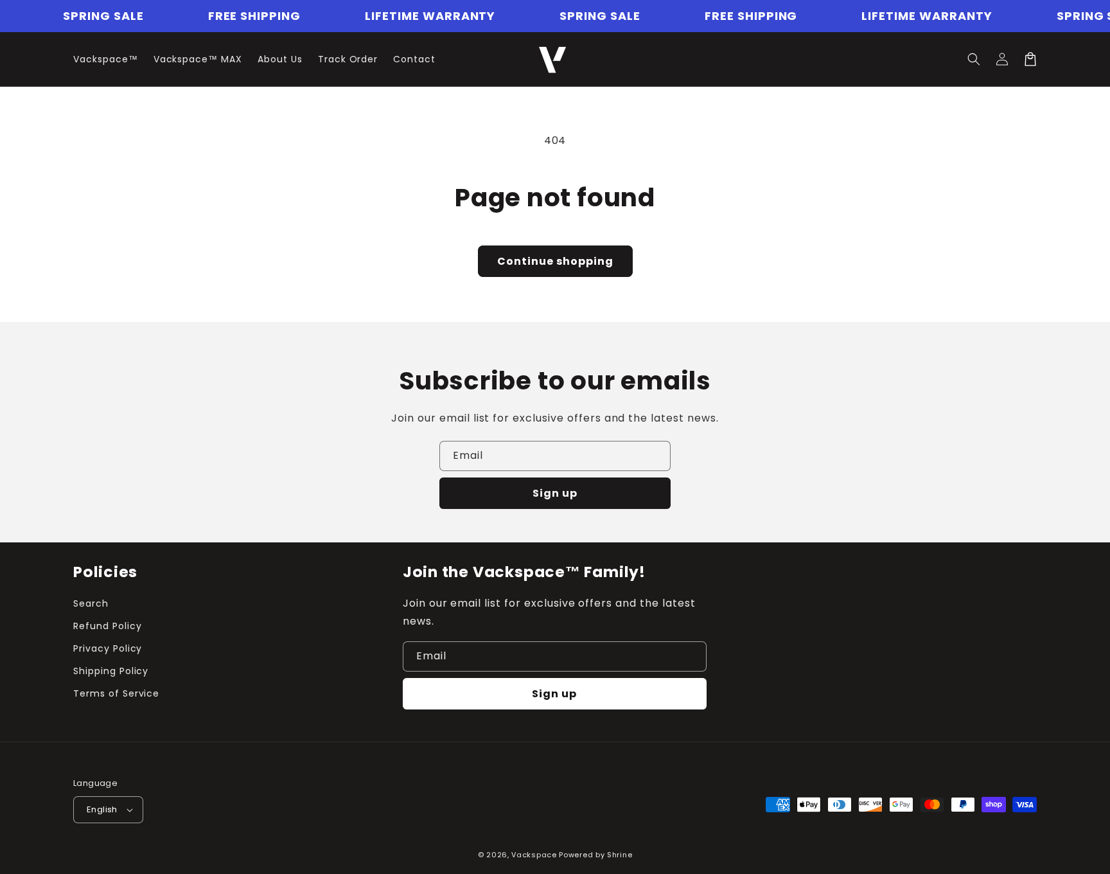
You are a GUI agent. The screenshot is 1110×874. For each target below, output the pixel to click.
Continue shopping (555, 261)
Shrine (619, 855)
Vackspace (533, 855)
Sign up (555, 493)
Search (91, 603)
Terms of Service (116, 693)
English (102, 809)
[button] (974, 59)
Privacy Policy (107, 648)
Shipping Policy (110, 670)
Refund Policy (107, 626)
